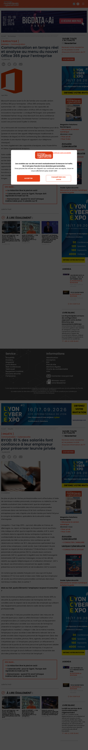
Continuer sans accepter (61, 153)
